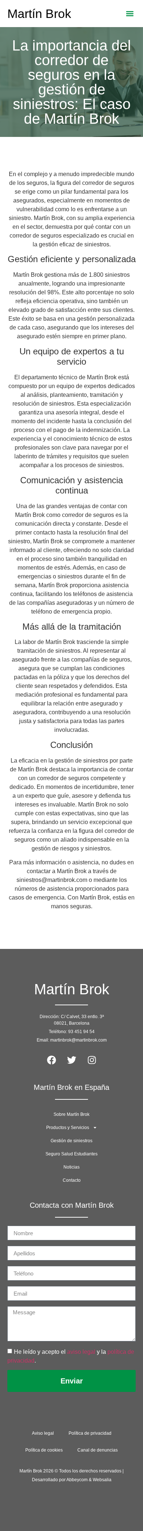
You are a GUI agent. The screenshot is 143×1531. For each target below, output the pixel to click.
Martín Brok (39, 14)
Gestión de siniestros (71, 1140)
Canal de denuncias (97, 1450)
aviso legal (81, 1352)
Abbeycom (77, 1479)
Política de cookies (44, 1450)
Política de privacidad (90, 1433)
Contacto (72, 1180)
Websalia (102, 1479)
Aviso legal (43, 1433)
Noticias (71, 1167)
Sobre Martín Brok (71, 1114)
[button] (130, 14)
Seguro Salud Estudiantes (71, 1153)
